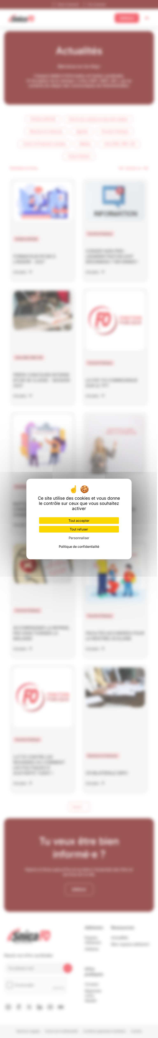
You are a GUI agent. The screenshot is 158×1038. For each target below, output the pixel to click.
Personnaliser (79, 538)
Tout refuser (79, 529)
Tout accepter (79, 520)
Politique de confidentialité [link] (79, 546)
